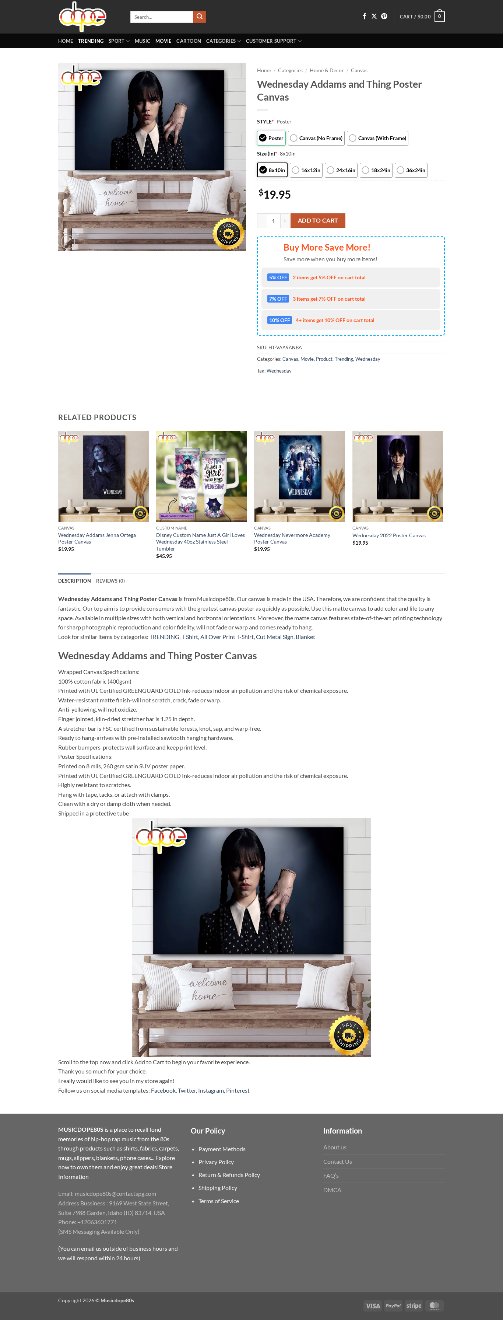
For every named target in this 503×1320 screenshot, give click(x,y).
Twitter (187, 1090)
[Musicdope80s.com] (88, 17)
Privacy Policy (216, 1161)
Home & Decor (327, 70)
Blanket (305, 636)
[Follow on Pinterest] (384, 16)
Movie (163, 41)
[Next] (442, 501)
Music (142, 41)
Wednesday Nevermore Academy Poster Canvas (292, 538)
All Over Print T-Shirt (227, 636)
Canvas (359, 70)
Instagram (211, 1090)
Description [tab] (74, 581)
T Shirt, (190, 636)
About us (335, 1146)
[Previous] (58, 501)
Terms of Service (218, 1200)
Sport (116, 41)
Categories (221, 41)
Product (324, 359)
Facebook (163, 1090)
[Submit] (199, 17)
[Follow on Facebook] (364, 16)
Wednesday (367, 359)
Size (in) (267, 153)
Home (65, 41)
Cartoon (188, 41)
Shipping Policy (217, 1187)
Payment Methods (222, 1148)
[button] (422, 17)
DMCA (332, 1189)
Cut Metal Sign (274, 636)
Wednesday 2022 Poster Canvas (389, 535)
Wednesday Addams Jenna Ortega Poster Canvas (97, 538)
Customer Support (271, 41)
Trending (90, 41)
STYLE (265, 121)
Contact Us (337, 1161)
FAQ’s (331, 1175)
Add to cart (318, 220)
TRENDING (164, 636)
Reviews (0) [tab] (110, 581)
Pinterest (238, 1090)
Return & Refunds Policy (229, 1174)
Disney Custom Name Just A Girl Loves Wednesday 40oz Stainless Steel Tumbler (200, 542)
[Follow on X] (374, 16)
